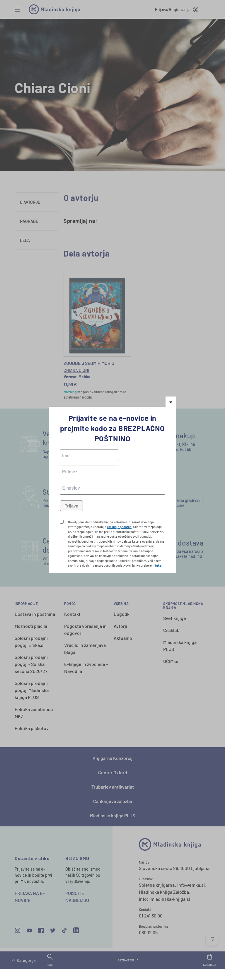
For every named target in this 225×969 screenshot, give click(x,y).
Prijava (71, 505)
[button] (171, 402)
